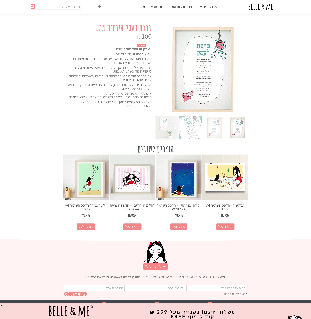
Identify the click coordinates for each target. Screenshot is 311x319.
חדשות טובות (177, 6)
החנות (193, 6)
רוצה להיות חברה (234, 294)
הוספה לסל (141, 45)
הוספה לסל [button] (225, 226)
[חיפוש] (33, 6)
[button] (158, 25)
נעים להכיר (210, 6)
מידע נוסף (178, 226)
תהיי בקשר (149, 6)
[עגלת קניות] (99, 7)
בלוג (163, 6)
